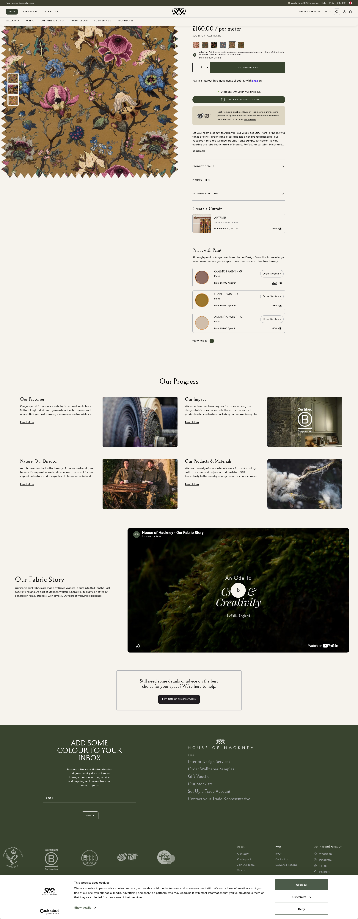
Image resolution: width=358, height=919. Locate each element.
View (274, 228)
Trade (327, 12)
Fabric (30, 21)
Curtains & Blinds (53, 21)
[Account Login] (344, 11)
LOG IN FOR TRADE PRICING (207, 36)
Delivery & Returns (286, 864)
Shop (12, 11)
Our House (51, 11)
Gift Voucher (199, 776)
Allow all (301, 884)
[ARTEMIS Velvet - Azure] (223, 45)
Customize (299, 897)
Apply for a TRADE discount (304, 3)
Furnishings (102, 21)
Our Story (243, 853)
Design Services (309, 12)
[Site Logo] (179, 11)
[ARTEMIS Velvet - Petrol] (205, 45)
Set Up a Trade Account (209, 791)
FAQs (331, 3)
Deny (301, 909)
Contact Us (281, 859)
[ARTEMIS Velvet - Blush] (196, 45)
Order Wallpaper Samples (211, 769)
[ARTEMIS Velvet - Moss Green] (241, 45)
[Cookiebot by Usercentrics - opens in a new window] (49, 912)
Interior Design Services (209, 761)
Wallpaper (12, 21)
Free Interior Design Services (20, 3)
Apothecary (126, 21)
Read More (250, 119)
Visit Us (241, 870)
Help (323, 3)
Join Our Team (246, 864)
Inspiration (29, 11)
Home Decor (79, 21)
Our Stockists (200, 783)
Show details (82, 907)
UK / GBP (341, 3)
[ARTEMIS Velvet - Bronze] (232, 45)
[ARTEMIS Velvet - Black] (214, 45)
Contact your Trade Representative (219, 798)
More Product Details (210, 58)
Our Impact (244, 859)
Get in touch (277, 52)
